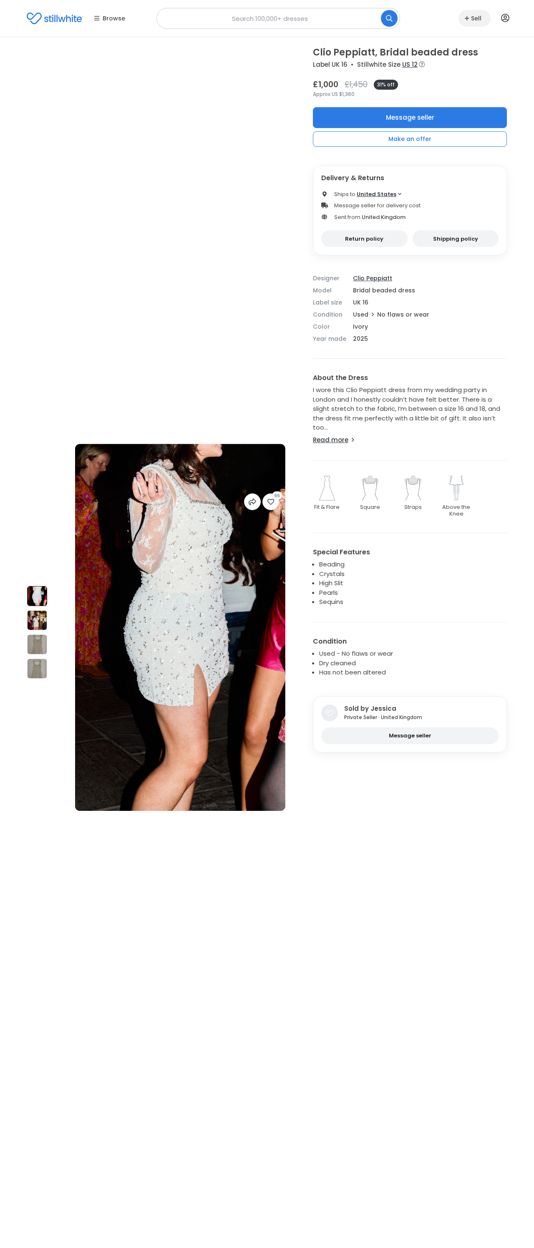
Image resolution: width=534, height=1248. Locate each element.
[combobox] (278, 18)
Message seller (410, 117)
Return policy (364, 239)
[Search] (389, 18)
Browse (114, 18)
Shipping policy (455, 239)
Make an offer (409, 139)
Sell (476, 18)
